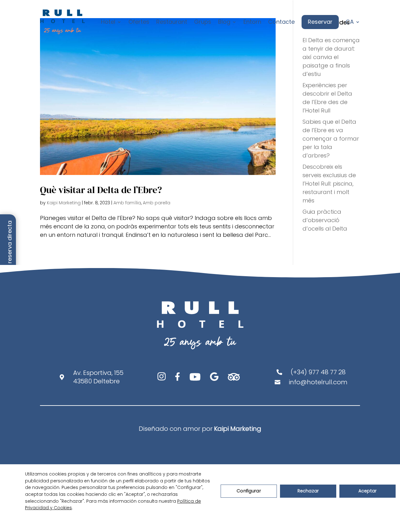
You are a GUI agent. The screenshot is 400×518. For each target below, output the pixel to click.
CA (350, 22)
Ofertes (138, 22)
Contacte (281, 22)
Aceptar (367, 491)
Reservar (320, 22)
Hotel (108, 22)
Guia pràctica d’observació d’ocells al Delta (324, 220)
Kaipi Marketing (64, 203)
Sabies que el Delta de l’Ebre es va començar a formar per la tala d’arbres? (330, 138)
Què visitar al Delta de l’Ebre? (101, 189)
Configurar (249, 491)
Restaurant (171, 22)
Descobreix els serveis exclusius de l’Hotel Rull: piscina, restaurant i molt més (329, 183)
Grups (202, 22)
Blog (224, 22)
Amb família (127, 203)
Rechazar (308, 491)
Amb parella (156, 203)
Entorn (252, 22)
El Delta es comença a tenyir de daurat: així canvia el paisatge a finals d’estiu (331, 57)
